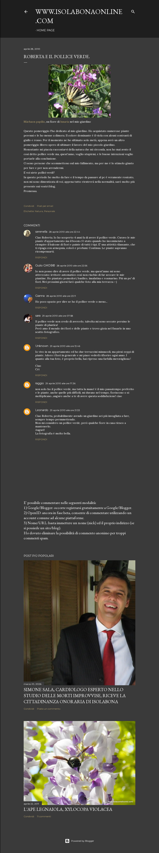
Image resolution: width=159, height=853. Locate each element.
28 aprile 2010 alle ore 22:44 (64, 231)
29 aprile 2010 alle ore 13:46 (65, 346)
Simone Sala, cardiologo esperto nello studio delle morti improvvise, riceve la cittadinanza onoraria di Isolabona (75, 695)
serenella (41, 231)
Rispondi (41, 257)
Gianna (40, 296)
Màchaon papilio (34, 121)
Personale (49, 211)
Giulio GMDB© (45, 265)
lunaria (64, 121)
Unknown (41, 346)
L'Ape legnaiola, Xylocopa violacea (68, 809)
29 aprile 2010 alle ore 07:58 (57, 315)
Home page (46, 30)
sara (38, 315)
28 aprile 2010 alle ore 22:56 (72, 265)
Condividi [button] (29, 205)
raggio (39, 383)
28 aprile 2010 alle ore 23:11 (61, 295)
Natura (39, 211)
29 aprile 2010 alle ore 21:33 (65, 410)
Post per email (45, 205)
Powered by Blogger (82, 840)
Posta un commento (48, 708)
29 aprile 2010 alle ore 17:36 (60, 383)
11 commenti (44, 816)
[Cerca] (133, 11)
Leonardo (41, 410)
